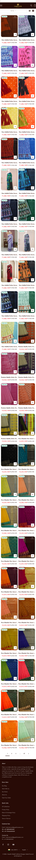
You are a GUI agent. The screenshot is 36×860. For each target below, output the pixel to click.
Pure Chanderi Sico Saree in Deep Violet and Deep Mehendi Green (26, 439)
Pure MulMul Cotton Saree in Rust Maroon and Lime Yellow (9, 132)
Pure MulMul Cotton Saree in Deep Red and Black (9, 163)
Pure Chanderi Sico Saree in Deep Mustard (26, 623)
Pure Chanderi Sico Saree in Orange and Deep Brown (9, 592)
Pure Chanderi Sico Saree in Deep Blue (26, 653)
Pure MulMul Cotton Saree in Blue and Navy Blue (26, 193)
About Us (4, 795)
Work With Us (5, 789)
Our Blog (4, 786)
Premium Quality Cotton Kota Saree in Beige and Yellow (9, 439)
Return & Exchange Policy (8, 812)
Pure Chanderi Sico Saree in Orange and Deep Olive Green (9, 715)
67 (24, 753)
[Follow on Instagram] (8, 845)
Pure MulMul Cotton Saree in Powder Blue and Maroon (27, 163)
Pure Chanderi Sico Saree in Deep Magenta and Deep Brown (26, 561)
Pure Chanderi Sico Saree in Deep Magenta (26, 531)
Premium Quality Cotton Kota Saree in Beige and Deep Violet (26, 377)
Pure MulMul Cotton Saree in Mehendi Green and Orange (26, 132)
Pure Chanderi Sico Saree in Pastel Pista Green (26, 745)
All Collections (6, 806)
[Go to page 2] (28, 753)
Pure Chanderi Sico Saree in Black (9, 469)
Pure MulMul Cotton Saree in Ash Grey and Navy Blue (9, 224)
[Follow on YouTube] (13, 845)
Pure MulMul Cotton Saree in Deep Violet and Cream (9, 255)
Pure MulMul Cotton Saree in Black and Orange (26, 101)
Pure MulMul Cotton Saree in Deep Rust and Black (9, 40)
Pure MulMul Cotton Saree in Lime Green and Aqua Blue (9, 347)
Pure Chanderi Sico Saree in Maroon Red (26, 592)
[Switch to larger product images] (30, 11)
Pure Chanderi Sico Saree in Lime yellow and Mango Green (9, 561)
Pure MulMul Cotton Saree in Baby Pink (26, 71)
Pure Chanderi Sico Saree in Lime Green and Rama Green (9, 500)
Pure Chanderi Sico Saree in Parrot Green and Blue (9, 684)
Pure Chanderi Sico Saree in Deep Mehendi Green (26, 715)
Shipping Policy (6, 815)
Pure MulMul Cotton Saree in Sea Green (9, 193)
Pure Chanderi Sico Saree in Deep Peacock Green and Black (26, 469)
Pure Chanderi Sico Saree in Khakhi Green (9, 653)
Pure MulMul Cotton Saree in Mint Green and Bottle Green (26, 316)
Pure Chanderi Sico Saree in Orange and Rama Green (26, 500)
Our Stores (5, 792)
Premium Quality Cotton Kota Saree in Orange (26, 408)
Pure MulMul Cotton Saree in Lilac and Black (26, 40)
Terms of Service (6, 818)
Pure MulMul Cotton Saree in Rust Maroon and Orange (9, 101)
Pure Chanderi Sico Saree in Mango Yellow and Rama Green (9, 531)
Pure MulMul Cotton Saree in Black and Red (9, 285)
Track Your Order (6, 798)
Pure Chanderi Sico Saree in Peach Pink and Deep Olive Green (26, 684)
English (24, 850)
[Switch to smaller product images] (33, 11)
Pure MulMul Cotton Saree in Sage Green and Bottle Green (26, 224)
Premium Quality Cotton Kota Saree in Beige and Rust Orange (26, 347)
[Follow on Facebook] (3, 845)
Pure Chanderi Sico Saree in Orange (9, 623)
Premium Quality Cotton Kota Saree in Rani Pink (9, 377)
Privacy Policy (5, 809)
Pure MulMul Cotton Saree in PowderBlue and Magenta (9, 71)
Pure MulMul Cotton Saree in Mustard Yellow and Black (27, 285)
